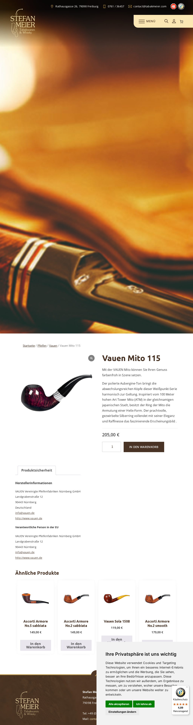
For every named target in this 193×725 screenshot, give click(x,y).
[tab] (37, 470)
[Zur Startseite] (23, 36)
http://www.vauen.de (28, 518)
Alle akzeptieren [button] (119, 704)
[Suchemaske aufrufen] (166, 21)
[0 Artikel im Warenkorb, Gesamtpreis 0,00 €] (181, 21)
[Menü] (187, 688)
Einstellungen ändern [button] (122, 711)
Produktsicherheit (36, 470)
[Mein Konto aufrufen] (174, 21)
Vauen (53, 345)
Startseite (29, 345)
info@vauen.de (24, 513)
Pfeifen (42, 345)
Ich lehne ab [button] (144, 704)
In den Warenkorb (144, 447)
